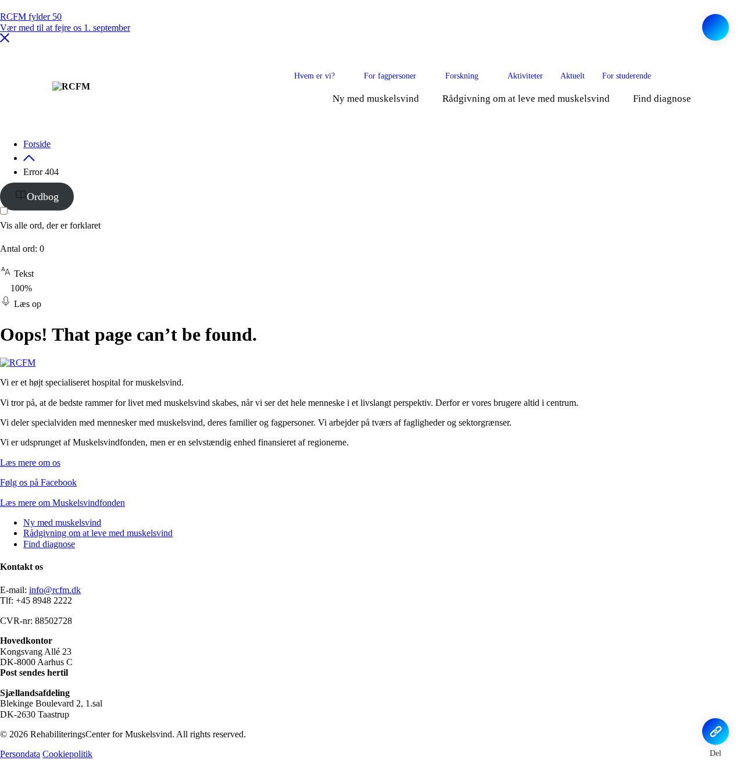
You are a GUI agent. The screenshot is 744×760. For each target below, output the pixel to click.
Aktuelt (572, 76)
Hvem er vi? (314, 76)
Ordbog (43, 196)
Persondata (20, 754)
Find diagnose (662, 98)
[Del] (715, 731)
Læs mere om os (30, 463)
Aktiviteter (525, 76)
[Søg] (715, 27)
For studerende (626, 76)
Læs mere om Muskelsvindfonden (62, 503)
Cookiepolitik (67, 754)
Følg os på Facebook (38, 482)
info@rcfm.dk (55, 590)
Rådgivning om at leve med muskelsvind (526, 98)
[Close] (4, 39)
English (683, 76)
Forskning (461, 76)
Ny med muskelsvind (375, 98)
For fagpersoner (390, 76)
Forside (37, 144)
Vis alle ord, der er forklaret (50, 225)
